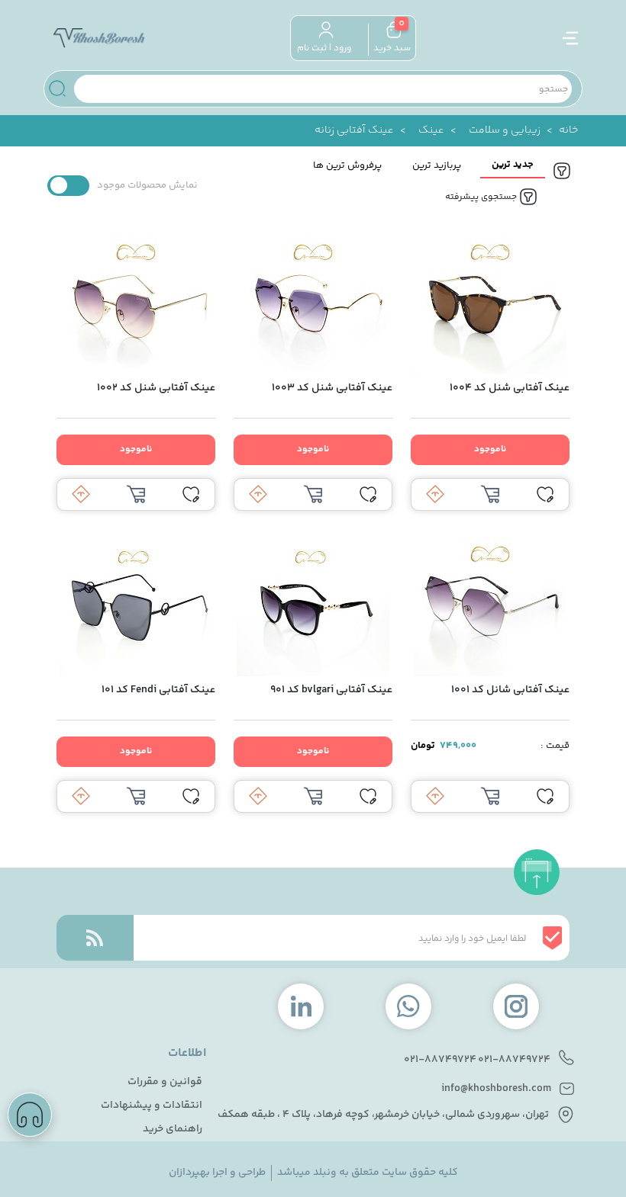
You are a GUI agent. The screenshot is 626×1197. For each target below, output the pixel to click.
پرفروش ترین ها (347, 165)
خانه (569, 131)
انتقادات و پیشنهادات (151, 1106)
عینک (431, 131)
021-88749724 (514, 1060)
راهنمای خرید (172, 1130)
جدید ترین (513, 164)
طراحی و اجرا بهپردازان (217, 1173)
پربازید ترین (436, 165)
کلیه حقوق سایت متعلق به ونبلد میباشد (367, 1173)
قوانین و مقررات (164, 1082)
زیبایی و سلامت (504, 131)
